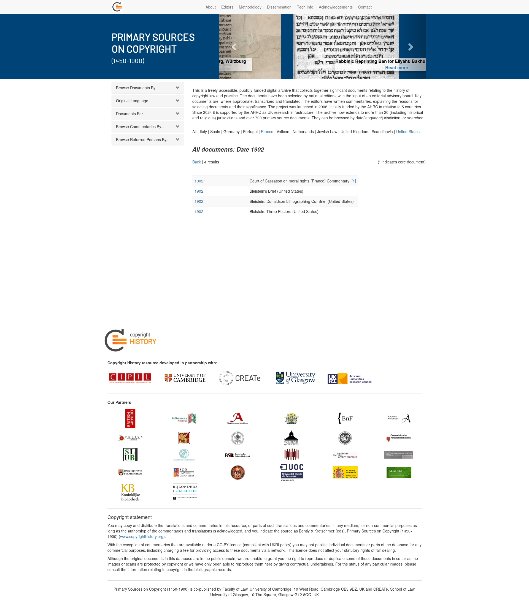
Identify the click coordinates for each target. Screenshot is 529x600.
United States (408, 131)
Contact (365, 7)
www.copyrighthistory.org (141, 536)
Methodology (250, 7)
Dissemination (279, 7)
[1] (354, 181)
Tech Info (305, 7)
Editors (227, 7)
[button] (234, 46)
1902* (200, 181)
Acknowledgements (336, 7)
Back (196, 162)
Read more (322, 67)
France (267, 131)
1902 (199, 191)
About (211, 7)
